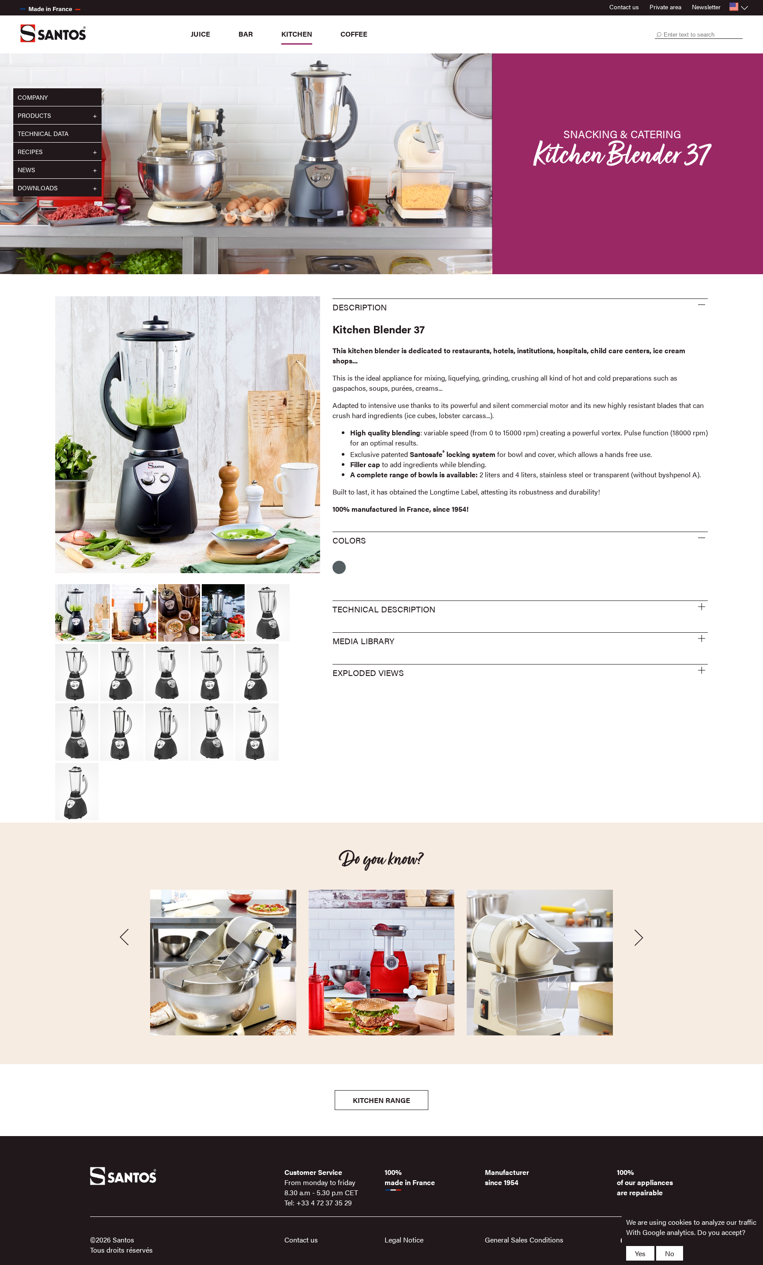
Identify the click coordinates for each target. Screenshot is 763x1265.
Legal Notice (404, 1240)
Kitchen (296, 34)
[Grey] (339, 567)
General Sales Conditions (524, 1240)
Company (33, 97)
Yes (640, 1253)
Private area (665, 6)
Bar (245, 34)
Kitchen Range (381, 1100)
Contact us (624, 6)
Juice (200, 34)
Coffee (353, 34)
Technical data (43, 133)
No (669, 1253)
